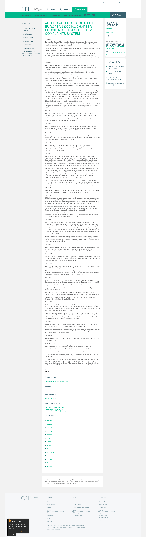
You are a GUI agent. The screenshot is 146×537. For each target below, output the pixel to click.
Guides (65, 9)
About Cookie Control (10, 520)
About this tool (24, 531)
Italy (48, 449)
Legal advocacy (28, 41)
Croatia (49, 427)
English (96, 2)
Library (79, 9)
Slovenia (50, 463)
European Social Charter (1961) (54, 407)
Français (103, 2)
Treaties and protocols (51, 398)
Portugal (49, 459)
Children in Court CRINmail (29, 29)
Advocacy (76, 513)
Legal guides (27, 34)
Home (51, 9)
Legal (74, 510)
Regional (47, 390)
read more (11, 534)
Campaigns (50, 515)
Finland (49, 434)
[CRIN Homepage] (32, 9)
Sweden (49, 466)
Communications (78, 515)
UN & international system (81, 507)
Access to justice (28, 37)
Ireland (49, 445)
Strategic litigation (29, 51)
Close (27, 520)
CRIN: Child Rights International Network (32, 498)
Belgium (49, 420)
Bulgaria (49, 424)
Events (64, 15)
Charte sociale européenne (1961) (55, 409)
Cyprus (49, 431)
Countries (101, 520)
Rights (49, 510)
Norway (49, 456)
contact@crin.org (55, 529)
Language (48, 370)
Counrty (118, 15)
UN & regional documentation (90, 15)
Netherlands (51, 452)
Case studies (27, 55)
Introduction (76, 502)
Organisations (40, 15)
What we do (51, 504)
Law (48, 513)
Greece (49, 442)
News (49, 518)
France (49, 438)
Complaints (27, 44)
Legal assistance (29, 48)
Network (49, 507)
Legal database (75, 15)
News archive (26, 15)
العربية (91, 2)
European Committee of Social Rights (56, 381)
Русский (109, 2)
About (122, 2)
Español (116, 2)
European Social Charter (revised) (55, 411)
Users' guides (77, 504)
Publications (54, 15)
